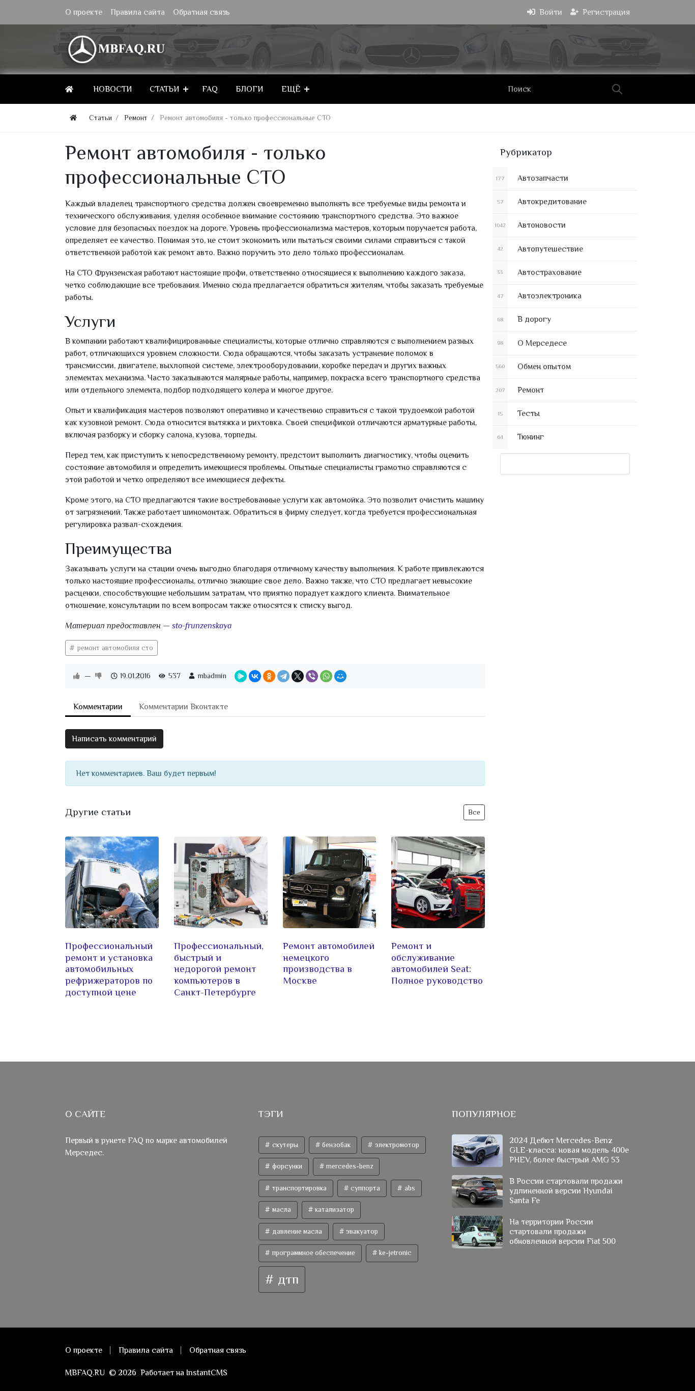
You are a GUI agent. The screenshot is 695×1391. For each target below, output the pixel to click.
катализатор (333, 1209)
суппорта (364, 1188)
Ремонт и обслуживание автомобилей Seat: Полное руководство (437, 963)
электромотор (396, 1145)
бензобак (336, 1145)
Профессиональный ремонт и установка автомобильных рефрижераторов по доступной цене (109, 968)
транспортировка (299, 1188)
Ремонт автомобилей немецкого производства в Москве (328, 963)
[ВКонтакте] (255, 676)
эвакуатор (361, 1231)
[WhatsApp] (326, 676)
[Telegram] (283, 676)
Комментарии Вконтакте (183, 706)
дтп (287, 1279)
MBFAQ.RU (85, 1372)
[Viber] (312, 676)
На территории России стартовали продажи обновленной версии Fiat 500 (562, 1231)
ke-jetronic (395, 1253)
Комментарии (98, 706)
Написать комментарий (114, 738)
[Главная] (70, 89)
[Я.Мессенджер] (241, 676)
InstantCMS (206, 1372)
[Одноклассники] (269, 676)
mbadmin (211, 676)
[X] (298, 676)
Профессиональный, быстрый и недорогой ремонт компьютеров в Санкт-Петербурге (219, 968)
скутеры (284, 1145)
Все (474, 812)
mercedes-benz (349, 1166)
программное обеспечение (313, 1253)
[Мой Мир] (340, 676)
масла (281, 1209)
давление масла (296, 1231)
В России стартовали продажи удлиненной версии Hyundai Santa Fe (566, 1191)
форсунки (286, 1166)
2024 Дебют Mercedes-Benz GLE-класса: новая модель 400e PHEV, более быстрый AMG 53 (569, 1150)
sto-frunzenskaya (201, 625)
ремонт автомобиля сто (114, 648)
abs (409, 1188)
